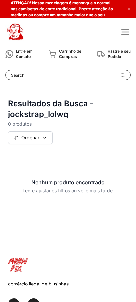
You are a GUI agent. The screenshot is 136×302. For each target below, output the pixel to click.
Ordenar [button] (30, 137)
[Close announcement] (128, 9)
